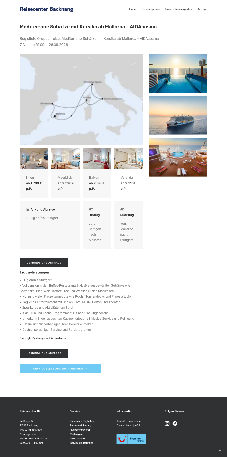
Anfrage (202, 9)
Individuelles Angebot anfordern (60, 368)
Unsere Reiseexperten (178, 9)
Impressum (135, 421)
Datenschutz (124, 425)
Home (132, 9)
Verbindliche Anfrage (44, 262)
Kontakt (120, 421)
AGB (137, 425)
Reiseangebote (151, 9)
